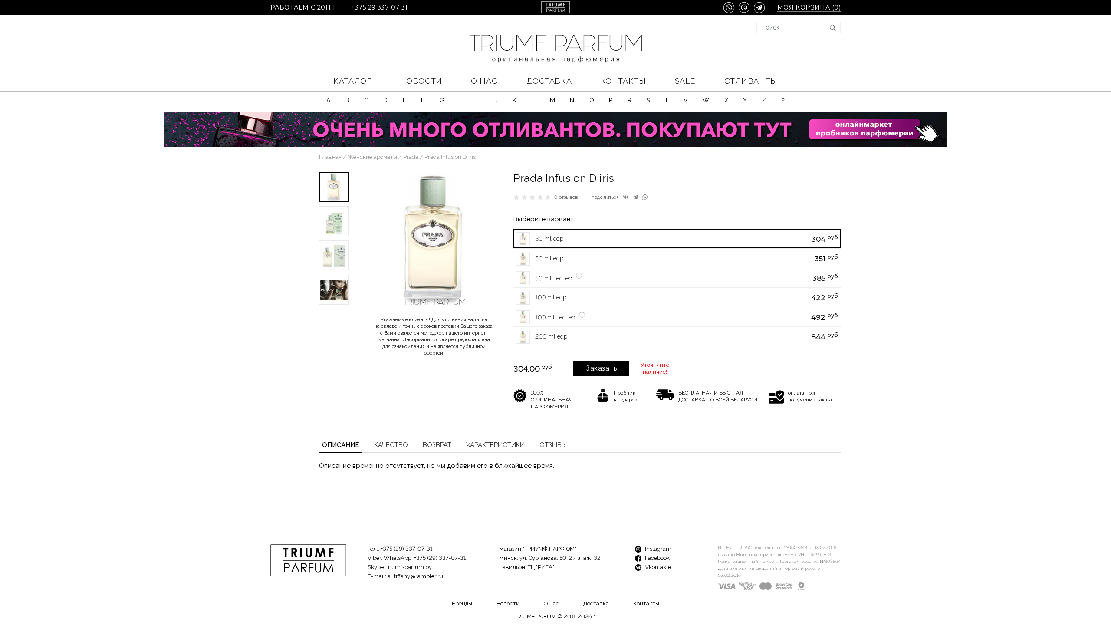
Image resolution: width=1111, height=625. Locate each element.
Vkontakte (657, 567)
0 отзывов (566, 197)
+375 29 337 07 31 (379, 7)
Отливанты (751, 81)
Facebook (657, 558)
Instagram (657, 549)
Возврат (437, 445)
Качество (391, 445)
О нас (484, 81)
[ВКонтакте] (626, 197)
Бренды (462, 603)
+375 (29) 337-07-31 (406, 549)
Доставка (549, 81)
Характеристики (495, 445)
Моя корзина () (809, 7)
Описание (340, 445)
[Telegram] (635, 197)
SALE (685, 81)
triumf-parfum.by (409, 567)
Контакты (623, 81)
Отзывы (553, 445)
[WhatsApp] (645, 197)
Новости (421, 81)
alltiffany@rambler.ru (415, 576)
